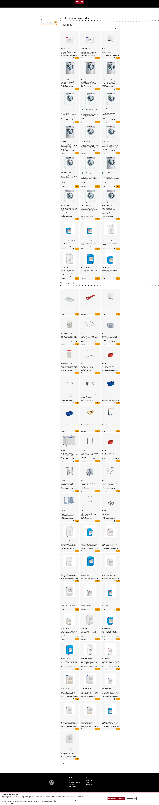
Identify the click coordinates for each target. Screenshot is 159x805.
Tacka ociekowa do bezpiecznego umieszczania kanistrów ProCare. (67, 310)
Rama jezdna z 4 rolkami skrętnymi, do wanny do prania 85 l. (109, 514)
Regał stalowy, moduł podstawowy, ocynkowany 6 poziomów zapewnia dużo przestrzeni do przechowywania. (68, 514)
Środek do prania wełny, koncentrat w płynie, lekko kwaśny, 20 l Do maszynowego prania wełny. (89, 632)
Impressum (4, 803)
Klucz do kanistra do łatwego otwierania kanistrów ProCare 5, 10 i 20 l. (89, 310)
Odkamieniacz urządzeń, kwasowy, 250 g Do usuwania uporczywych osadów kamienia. (69, 367)
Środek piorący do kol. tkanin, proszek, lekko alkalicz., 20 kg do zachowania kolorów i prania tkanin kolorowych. (90, 662)
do (47, 22)
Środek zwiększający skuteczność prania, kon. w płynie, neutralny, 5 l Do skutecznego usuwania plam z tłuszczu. (89, 604)
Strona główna (41, 11)
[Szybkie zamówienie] (116, 2)
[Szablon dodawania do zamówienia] (73, 58)
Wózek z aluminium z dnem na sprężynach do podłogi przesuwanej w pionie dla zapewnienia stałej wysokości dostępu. (69, 454)
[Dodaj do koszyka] (77, 58)
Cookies (13, 803)
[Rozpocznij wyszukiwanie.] (110, 1)
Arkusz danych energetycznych (91, 109)
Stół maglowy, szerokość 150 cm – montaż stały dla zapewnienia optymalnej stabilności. (69, 395)
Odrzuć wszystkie (121, 798)
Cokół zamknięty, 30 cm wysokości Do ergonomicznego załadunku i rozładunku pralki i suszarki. (109, 337)
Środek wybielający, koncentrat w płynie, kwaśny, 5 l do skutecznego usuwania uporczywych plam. (68, 242)
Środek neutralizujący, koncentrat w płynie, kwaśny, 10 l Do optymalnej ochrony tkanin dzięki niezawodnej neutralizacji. (110, 544)
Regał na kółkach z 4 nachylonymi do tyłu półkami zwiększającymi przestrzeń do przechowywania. (69, 484)
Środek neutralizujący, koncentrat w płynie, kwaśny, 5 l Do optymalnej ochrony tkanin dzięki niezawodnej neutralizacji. (110, 662)
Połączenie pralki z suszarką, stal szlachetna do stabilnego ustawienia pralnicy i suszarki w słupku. (89, 337)
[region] (79, 798)
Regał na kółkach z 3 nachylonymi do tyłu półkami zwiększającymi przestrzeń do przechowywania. (89, 514)
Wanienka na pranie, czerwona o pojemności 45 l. (108, 367)
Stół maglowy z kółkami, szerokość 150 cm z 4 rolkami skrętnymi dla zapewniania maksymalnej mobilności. (89, 396)
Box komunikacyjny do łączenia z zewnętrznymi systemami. (108, 52)
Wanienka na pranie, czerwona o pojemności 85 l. (108, 454)
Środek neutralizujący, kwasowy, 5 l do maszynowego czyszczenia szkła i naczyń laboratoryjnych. (68, 52)
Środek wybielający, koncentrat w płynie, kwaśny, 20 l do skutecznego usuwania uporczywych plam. (89, 272)
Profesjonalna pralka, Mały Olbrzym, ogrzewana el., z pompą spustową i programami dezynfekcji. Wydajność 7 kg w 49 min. (69, 177)
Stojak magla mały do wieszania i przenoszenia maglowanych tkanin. (88, 367)
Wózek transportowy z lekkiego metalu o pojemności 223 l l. (89, 484)
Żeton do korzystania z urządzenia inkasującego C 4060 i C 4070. (87, 425)
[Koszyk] (119, 2)
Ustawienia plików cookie (131, 798)
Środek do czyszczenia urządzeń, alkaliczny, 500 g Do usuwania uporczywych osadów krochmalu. (69, 337)
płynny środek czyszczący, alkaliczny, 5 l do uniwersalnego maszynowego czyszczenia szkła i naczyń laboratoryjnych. (89, 52)
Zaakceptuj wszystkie (112, 798)
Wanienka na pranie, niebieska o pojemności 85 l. (67, 425)
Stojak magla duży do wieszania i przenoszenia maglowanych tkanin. (108, 425)
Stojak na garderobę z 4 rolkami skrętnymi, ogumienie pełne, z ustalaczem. (89, 454)
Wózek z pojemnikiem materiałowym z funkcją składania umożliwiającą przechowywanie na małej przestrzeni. (109, 484)
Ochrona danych (9, 803)
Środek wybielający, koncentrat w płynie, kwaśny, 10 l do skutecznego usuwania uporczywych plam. (110, 272)
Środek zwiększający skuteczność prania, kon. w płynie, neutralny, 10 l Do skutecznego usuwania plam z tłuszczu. (110, 574)
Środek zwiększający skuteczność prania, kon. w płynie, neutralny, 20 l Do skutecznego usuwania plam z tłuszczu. (68, 604)
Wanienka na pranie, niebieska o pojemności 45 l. (108, 395)
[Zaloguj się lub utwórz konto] (113, 2)
